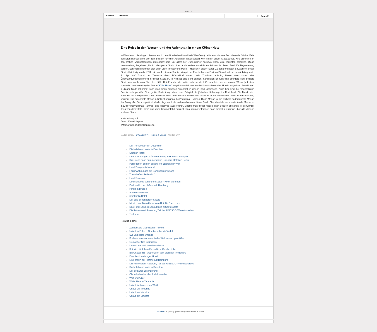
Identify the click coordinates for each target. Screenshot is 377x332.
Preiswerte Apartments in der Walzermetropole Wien (156, 238)
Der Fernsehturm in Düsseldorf (145, 145)
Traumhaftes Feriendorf (141, 174)
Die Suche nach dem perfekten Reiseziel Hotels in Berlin (159, 160)
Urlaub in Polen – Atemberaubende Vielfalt (151, 231)
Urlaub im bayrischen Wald (143, 285)
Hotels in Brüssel (138, 188)
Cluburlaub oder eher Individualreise (148, 274)
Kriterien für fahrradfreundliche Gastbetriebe (152, 249)
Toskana (134, 214)
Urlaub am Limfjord (139, 296)
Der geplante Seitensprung (143, 270)
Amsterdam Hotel (138, 192)
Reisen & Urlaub (158, 135)
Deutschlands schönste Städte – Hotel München (154, 181)
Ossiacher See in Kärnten (143, 242)
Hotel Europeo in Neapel (142, 167)
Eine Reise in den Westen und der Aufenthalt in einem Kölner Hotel (170, 47)
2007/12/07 (142, 135)
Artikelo (110, 15)
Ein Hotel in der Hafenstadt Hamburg (148, 185)
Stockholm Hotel (138, 196)
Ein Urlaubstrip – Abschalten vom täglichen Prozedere (157, 252)
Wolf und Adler (136, 278)
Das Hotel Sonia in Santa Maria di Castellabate (153, 207)
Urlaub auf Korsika (139, 292)
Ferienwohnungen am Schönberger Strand (151, 171)
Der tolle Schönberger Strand (144, 199)
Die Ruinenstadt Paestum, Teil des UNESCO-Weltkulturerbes (161, 210)
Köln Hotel (165, 85)
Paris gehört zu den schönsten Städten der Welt (154, 163)
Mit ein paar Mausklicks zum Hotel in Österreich (154, 203)
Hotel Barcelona (137, 178)
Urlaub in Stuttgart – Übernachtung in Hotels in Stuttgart (158, 156)
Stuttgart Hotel (136, 153)
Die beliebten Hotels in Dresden (146, 149)
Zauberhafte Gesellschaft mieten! (147, 227)
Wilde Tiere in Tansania (141, 281)
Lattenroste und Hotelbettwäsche (146, 245)
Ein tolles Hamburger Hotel (143, 256)
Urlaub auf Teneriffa (139, 288)
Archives (123, 15)
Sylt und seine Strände (141, 234)
